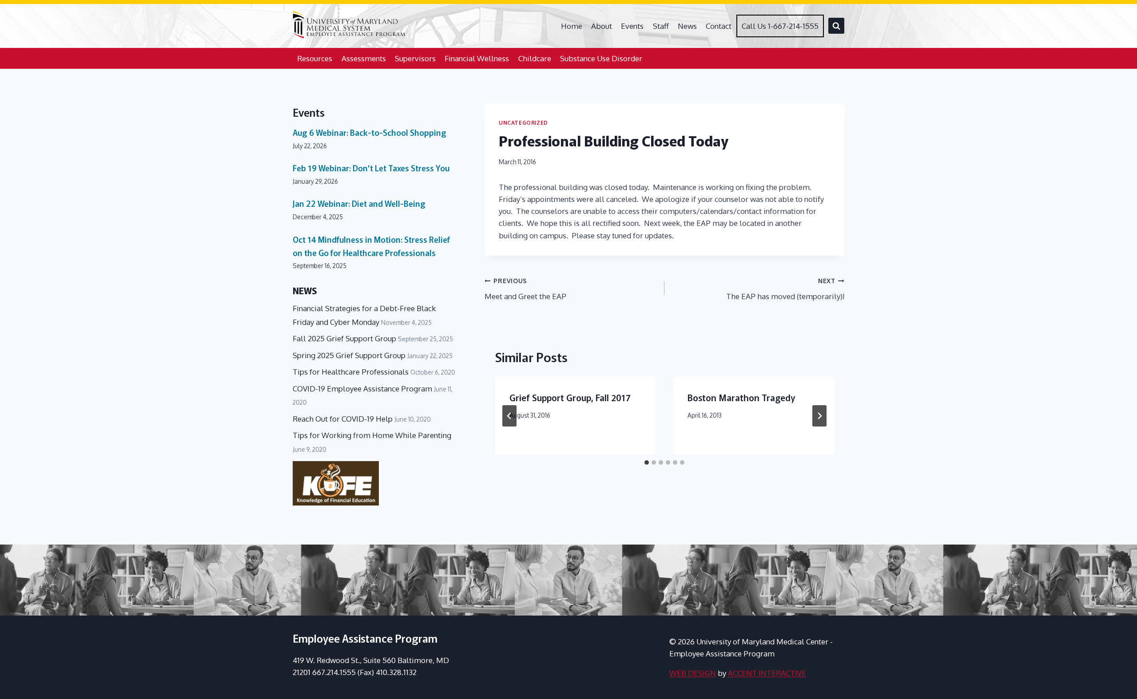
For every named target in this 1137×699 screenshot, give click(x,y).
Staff (661, 26)
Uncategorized (523, 122)
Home (571, 26)
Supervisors (415, 58)
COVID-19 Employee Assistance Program (362, 388)
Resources (314, 58)
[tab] (646, 462)
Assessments (364, 58)
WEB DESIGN (692, 673)
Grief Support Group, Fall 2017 (570, 397)
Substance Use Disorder (601, 58)
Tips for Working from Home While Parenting (372, 435)
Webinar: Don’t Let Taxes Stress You (371, 168)
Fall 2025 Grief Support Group (344, 338)
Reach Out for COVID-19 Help (343, 418)
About (601, 26)
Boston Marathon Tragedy (741, 397)
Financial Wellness (477, 58)
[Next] (819, 416)
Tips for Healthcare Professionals (351, 371)
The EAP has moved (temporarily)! (785, 289)
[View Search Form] (836, 26)
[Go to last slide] (509, 416)
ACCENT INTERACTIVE (767, 673)
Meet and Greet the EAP (525, 289)
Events (632, 26)
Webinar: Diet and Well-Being (359, 203)
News (687, 26)
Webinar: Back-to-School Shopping (369, 132)
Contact (718, 26)
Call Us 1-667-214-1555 (780, 26)
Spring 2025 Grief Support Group (349, 355)
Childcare (534, 58)
